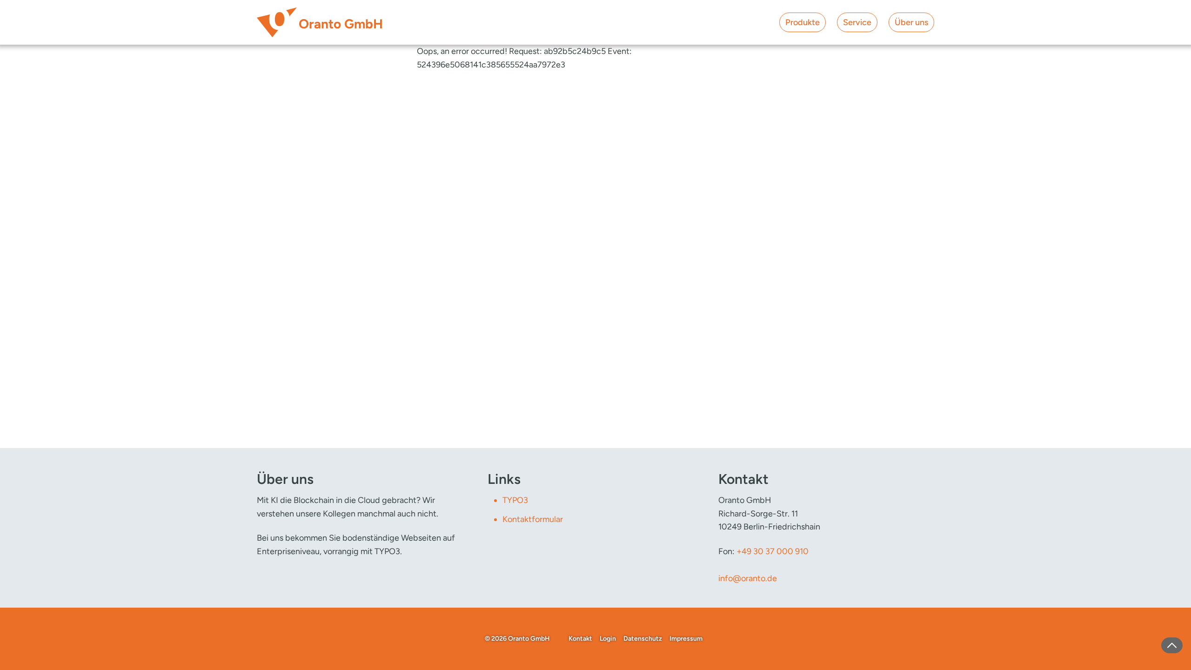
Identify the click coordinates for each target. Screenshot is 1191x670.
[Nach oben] (1172, 645)
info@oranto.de (747, 578)
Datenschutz (642, 639)
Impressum (686, 639)
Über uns (911, 22)
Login (608, 639)
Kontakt (580, 639)
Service (857, 22)
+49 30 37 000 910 (772, 551)
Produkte (802, 22)
